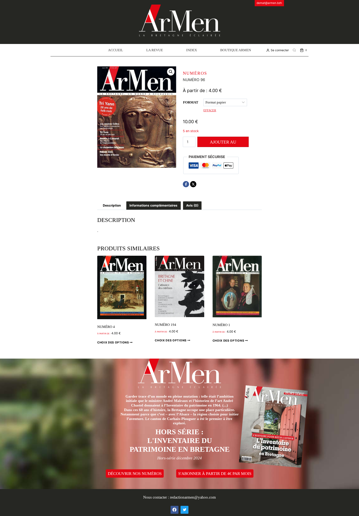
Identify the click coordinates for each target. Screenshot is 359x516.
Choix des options (113, 342)
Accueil (115, 50)
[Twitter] (184, 510)
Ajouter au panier (223, 143)
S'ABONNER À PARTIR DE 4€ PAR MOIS (214, 473)
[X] (193, 184)
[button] (171, 71)
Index (191, 50)
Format (190, 102)
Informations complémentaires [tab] (153, 205)
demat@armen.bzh (269, 3)
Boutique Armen (235, 50)
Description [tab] (112, 205)
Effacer (209, 110)
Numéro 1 (221, 325)
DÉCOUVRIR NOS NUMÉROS (135, 473)
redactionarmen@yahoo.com (193, 497)
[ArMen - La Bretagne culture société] (180, 20)
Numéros (195, 73)
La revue (154, 50)
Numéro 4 (106, 327)
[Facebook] (186, 184)
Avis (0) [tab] (192, 205)
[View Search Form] (294, 50)
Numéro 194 (165, 325)
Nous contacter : (156, 497)
